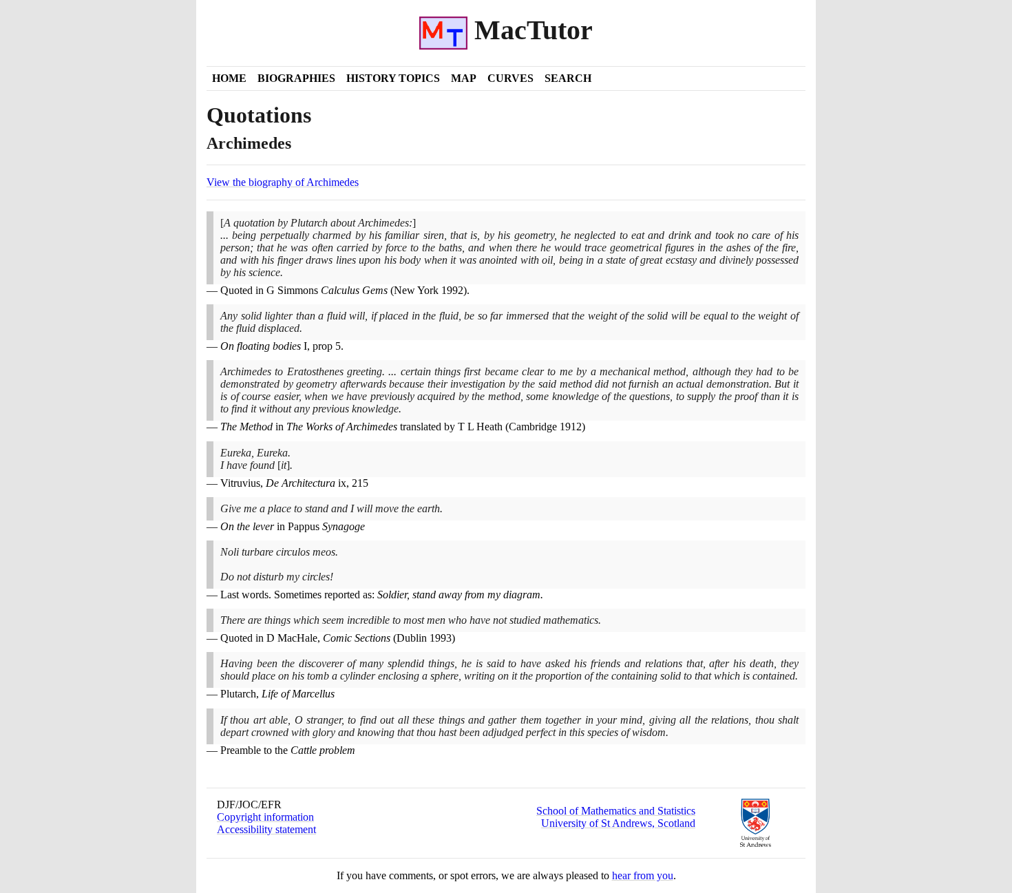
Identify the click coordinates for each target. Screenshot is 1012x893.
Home (229, 78)
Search (568, 78)
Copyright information (265, 817)
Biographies (296, 78)
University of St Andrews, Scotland (618, 823)
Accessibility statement (266, 829)
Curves (510, 78)
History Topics (393, 78)
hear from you (642, 875)
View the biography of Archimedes (283, 182)
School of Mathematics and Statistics (615, 811)
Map (463, 78)
